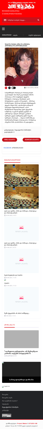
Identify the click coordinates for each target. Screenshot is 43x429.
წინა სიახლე (9, 140)
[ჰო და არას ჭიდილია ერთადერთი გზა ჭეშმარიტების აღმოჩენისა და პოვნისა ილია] (21, 9)
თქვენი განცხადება (11, 11)
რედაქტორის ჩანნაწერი (23, 130)
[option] (21, 372)
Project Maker (22, 423)
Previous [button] (7, 370)
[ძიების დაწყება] (38, 20)
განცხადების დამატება (13, 14)
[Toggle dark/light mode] (14, 88)
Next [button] (36, 370)
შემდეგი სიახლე (32, 140)
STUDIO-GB (33, 423)
